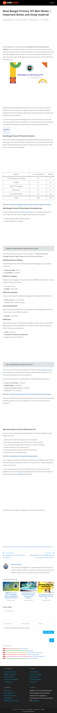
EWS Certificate (34, 677)
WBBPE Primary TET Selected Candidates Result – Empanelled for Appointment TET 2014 (11, 595)
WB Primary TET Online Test (23, 546)
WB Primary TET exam (26, 212)
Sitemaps (43, 709)
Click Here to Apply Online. (33, 654)
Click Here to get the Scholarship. (34, 652)
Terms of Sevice (22, 709)
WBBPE (21, 474)
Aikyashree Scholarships (11, 679)
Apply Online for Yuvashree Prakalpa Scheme (23, 456)
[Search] (51, 640)
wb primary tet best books (11, 546)
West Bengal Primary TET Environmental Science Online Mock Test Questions (28, 595)
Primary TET (33, 682)
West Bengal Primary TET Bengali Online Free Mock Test (46, 596)
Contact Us (15, 709)
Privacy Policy (36, 709)
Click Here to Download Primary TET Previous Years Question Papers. (31, 394)
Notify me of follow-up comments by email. (17, 628)
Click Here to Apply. (33, 658)
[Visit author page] (6, 566)
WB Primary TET (34, 20)
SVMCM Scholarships (10, 674)
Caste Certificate (34, 672)
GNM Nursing (8, 690)
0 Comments (45, 20)
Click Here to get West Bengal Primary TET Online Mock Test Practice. (31, 204)
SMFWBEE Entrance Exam (11, 700)
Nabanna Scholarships (10, 672)
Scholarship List (8, 682)
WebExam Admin (9, 20)
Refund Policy (29, 709)
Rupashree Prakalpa (35, 679)
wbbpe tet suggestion (48, 546)
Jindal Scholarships (9, 677)
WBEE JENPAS (8, 698)
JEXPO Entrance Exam (10, 695)
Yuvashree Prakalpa (35, 674)
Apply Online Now (24, 648)
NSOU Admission (9, 693)
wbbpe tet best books (37, 546)
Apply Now (30, 650)
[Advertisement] (28, 34)
